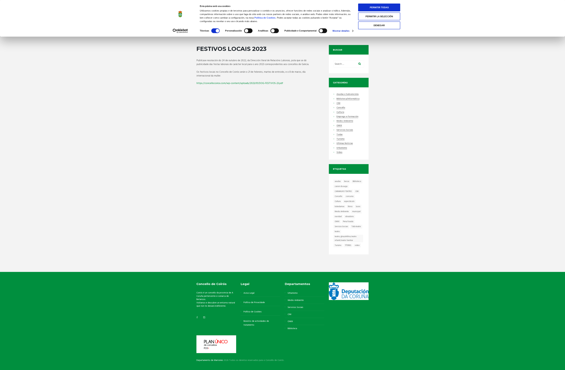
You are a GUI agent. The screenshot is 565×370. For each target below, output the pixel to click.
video (357, 245)
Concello (340, 108)
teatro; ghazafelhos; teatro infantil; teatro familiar (346, 238)
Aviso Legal (249, 293)
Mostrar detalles (341, 31)
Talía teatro (356, 226)
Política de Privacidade (254, 302)
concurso (350, 196)
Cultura (340, 112)
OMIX (339, 126)
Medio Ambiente (344, 121)
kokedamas (339, 206)
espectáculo (349, 201)
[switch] (248, 30)
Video (339, 152)
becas (346, 181)
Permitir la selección (379, 16)
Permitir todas (379, 7)
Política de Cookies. (265, 17)
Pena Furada (348, 221)
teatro (337, 231)
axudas (338, 181)
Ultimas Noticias (344, 143)
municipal (356, 211)
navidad (338, 216)
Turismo (340, 139)
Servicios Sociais (344, 130)
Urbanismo (341, 148)
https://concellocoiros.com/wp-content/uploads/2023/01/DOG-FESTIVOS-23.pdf (239, 83)
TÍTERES (348, 245)
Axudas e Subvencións (347, 94)
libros (350, 206)
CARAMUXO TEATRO (343, 191)
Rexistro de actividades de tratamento (256, 323)
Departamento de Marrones (209, 360)
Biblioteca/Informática (347, 99)
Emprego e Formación (347, 117)
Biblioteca (357, 181)
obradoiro (349, 216)
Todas (339, 135)
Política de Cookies (253, 312)
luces (358, 206)
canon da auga (341, 186)
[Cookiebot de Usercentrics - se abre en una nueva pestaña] (180, 31)
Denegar (379, 25)
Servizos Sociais (341, 226)
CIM (338, 103)
